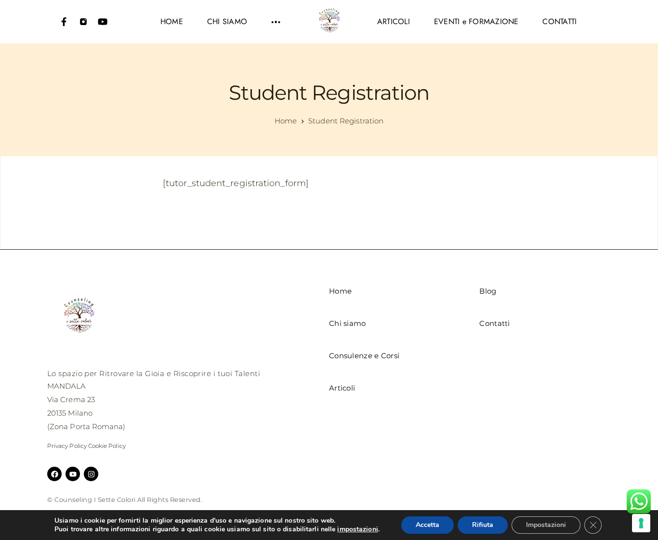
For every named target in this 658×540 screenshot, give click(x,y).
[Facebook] (64, 21)
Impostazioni (546, 524)
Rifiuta (482, 524)
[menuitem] (171, 21)
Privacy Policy (67, 445)
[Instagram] (83, 21)
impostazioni (357, 529)
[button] (276, 21)
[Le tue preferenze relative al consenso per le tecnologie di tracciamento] (641, 523)
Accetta (427, 524)
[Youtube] (102, 21)
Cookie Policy (107, 445)
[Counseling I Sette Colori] (329, 21)
